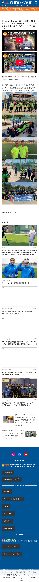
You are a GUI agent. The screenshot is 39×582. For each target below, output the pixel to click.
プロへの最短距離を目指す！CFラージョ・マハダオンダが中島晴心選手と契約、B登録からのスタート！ (19, 343)
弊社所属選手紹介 (14, 574)
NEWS (13, 212)
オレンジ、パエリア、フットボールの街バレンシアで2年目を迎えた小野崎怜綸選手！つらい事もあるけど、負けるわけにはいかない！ (25, 420)
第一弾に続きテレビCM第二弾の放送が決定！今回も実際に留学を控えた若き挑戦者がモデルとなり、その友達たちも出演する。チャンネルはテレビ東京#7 (19, 252)
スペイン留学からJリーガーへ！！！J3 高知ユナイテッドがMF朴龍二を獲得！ (19, 373)
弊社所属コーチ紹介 (22, 576)
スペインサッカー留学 (6, 574)
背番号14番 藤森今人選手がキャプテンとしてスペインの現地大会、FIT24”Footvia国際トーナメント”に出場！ (13, 434)
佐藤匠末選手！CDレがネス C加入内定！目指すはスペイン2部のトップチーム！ (19, 312)
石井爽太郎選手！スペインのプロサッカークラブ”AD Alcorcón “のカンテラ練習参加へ (17, 404)
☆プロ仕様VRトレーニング (31, 574)
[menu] (36, 2)
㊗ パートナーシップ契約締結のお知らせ (15, 283)
